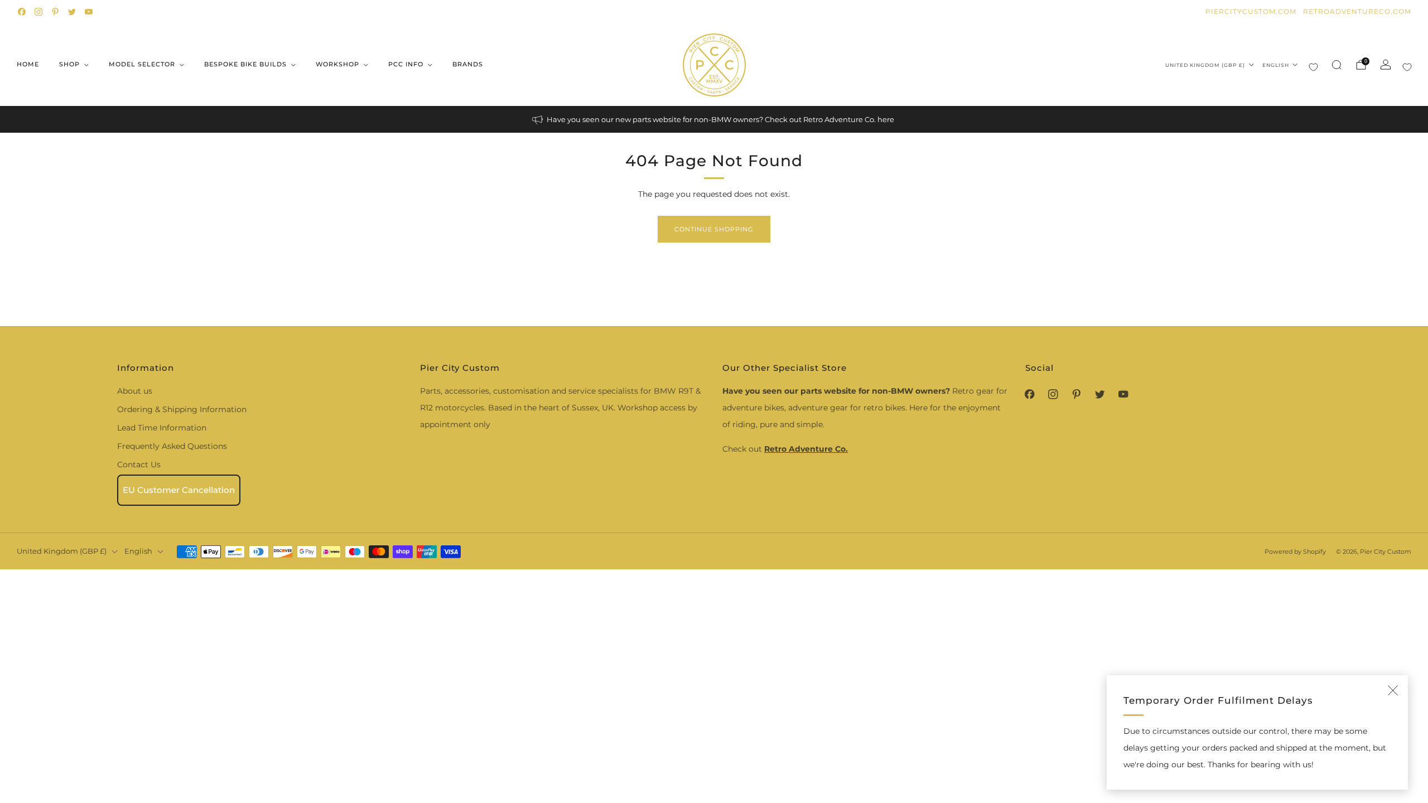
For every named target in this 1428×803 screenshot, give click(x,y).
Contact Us (139, 464)
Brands (467, 64)
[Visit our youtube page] (88, 11)
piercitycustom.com (1250, 11)
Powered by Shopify (1295, 551)
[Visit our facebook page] (21, 11)
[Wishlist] (1313, 67)
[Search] (1336, 64)
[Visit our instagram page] (38, 11)
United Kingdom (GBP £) (1205, 65)
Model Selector (142, 64)
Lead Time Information (161, 428)
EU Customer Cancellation (179, 490)
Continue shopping (714, 229)
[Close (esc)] (1393, 690)
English (1275, 65)
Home (28, 64)
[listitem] (714, 119)
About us (134, 391)
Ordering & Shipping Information (182, 409)
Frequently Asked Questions (172, 446)
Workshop (337, 64)
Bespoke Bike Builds (245, 64)
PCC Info (405, 64)
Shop (69, 64)
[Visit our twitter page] (72, 11)
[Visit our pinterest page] (55, 11)
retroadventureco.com (1357, 11)
